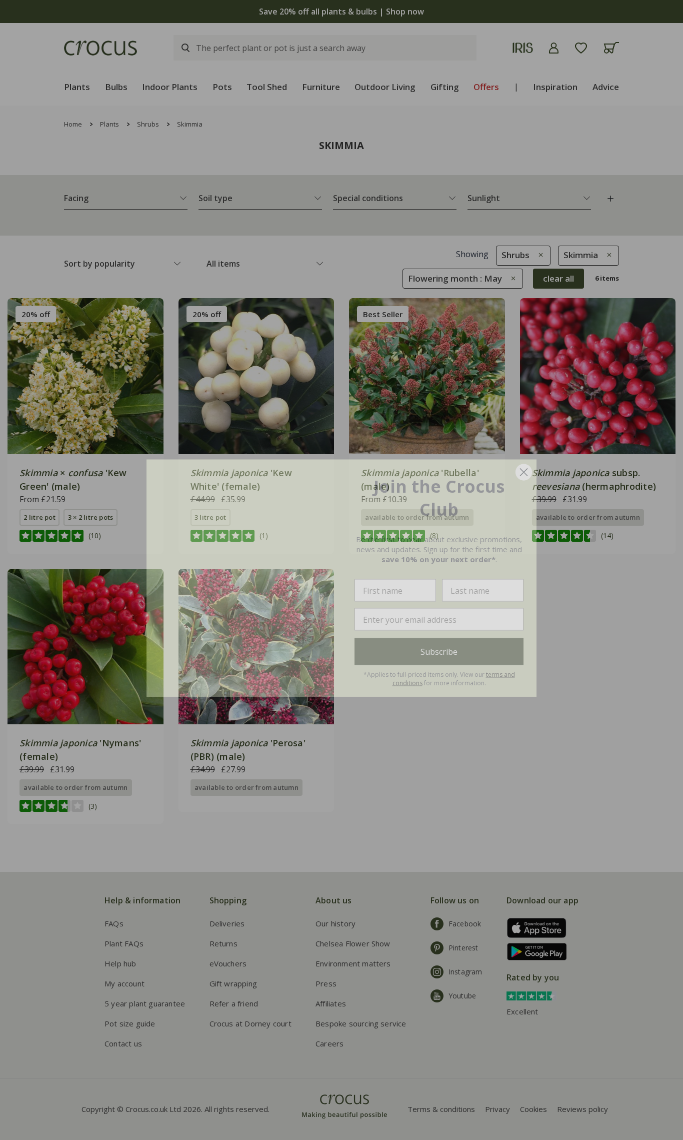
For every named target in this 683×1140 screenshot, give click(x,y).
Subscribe (439, 643)
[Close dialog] (523, 464)
